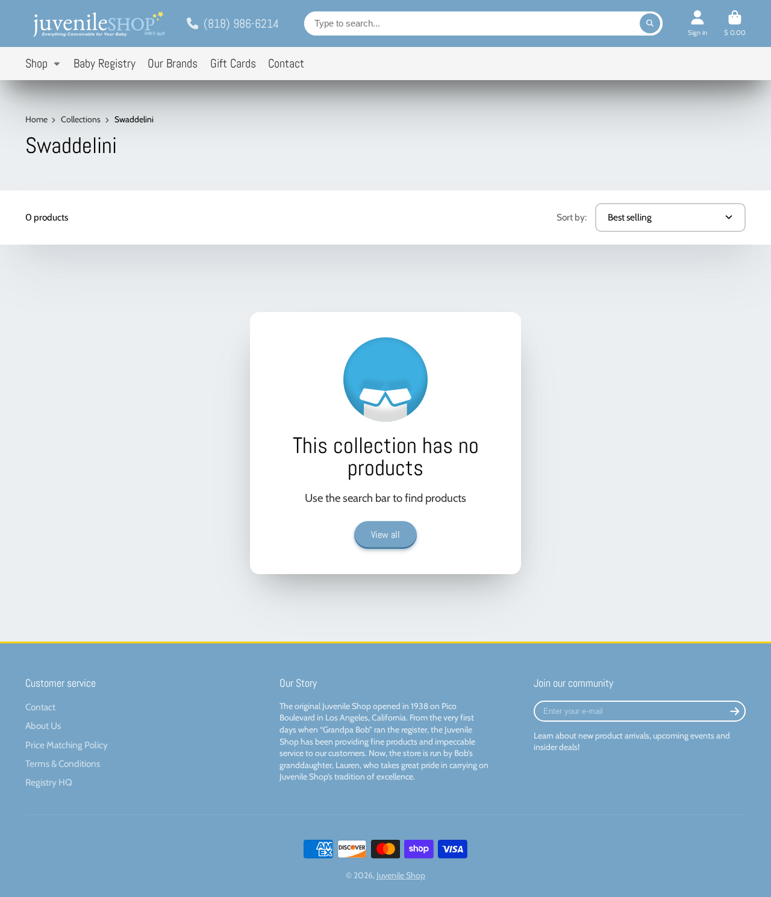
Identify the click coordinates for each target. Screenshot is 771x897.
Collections (81, 119)
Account (697, 23)
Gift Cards (233, 63)
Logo (97, 23)
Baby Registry (104, 63)
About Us (43, 725)
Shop (36, 63)
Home (36, 119)
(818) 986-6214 (241, 23)
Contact (286, 63)
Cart (735, 23)
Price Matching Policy (66, 745)
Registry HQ (48, 782)
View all (385, 534)
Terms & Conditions (62, 763)
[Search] (650, 23)
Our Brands (173, 63)
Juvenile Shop (400, 875)
